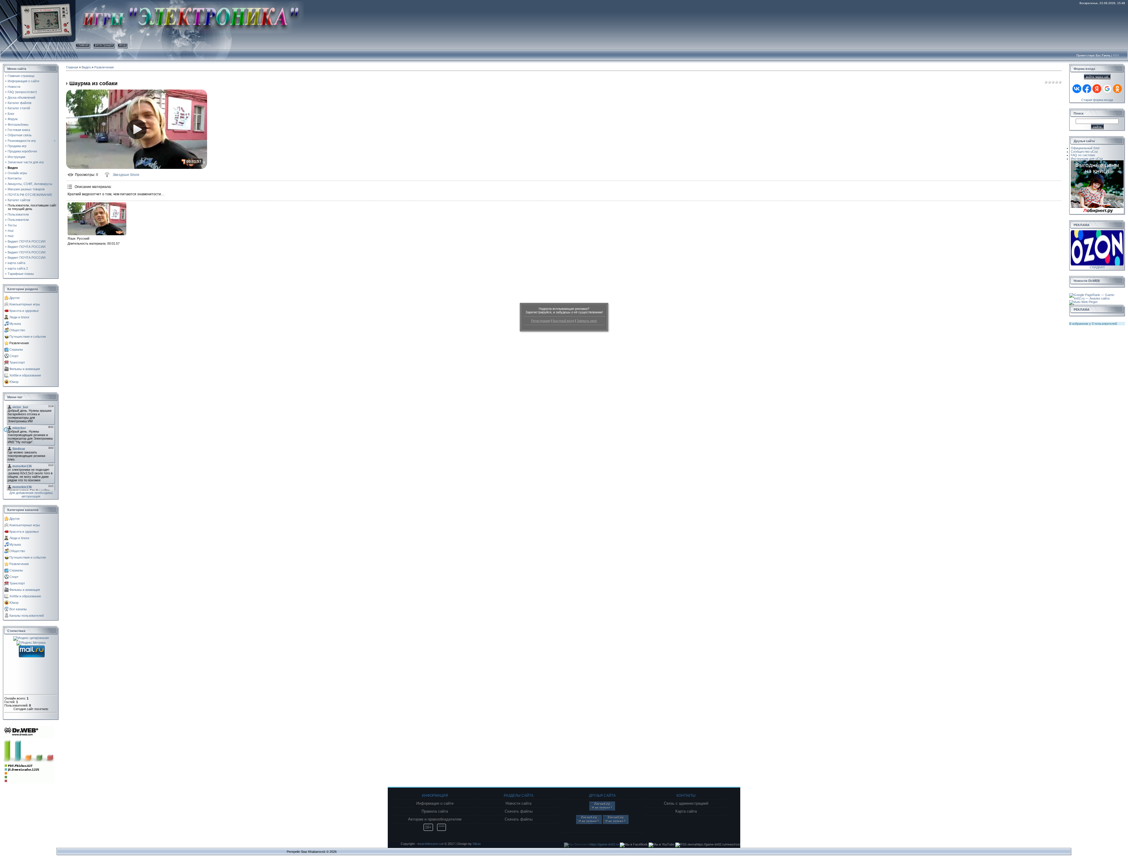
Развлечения (19, 343)
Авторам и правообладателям (434, 819)
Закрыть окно (587, 320)
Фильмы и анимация (24, 369)
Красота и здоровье (24, 310)
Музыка (15, 323)
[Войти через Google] (1107, 88)
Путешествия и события (27, 336)
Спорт (14, 356)
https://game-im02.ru (604, 844)
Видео (86, 67)
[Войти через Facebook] (1086, 88)
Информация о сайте (435, 803)
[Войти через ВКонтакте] (1076, 88)
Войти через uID (1097, 76)
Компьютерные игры (24, 304)
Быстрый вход (563, 320)
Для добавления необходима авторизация (31, 494)
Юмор (14, 382)
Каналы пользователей (26, 615)
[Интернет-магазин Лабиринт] (1097, 162)
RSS (1116, 55)
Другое (14, 298)
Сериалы (16, 349)
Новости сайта (518, 803)
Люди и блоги (19, 317)
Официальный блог (1085, 148)
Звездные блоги (126, 175)
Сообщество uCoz (1084, 151)
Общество (17, 330)
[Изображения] (97, 219)
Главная (82, 44)
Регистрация (540, 320)
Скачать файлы (519, 811)
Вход (122, 44)
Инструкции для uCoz (1087, 158)
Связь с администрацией (686, 803)
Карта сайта (686, 811)
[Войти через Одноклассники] (1117, 88)
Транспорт (17, 362)
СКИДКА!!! (1097, 267)
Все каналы (18, 609)
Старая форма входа (1097, 100)
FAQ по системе (1083, 155)
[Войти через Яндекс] (1096, 88)
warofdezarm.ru (430, 843)
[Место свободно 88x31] (602, 809)
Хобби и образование (25, 375)
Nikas (477, 843)
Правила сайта (435, 811)
